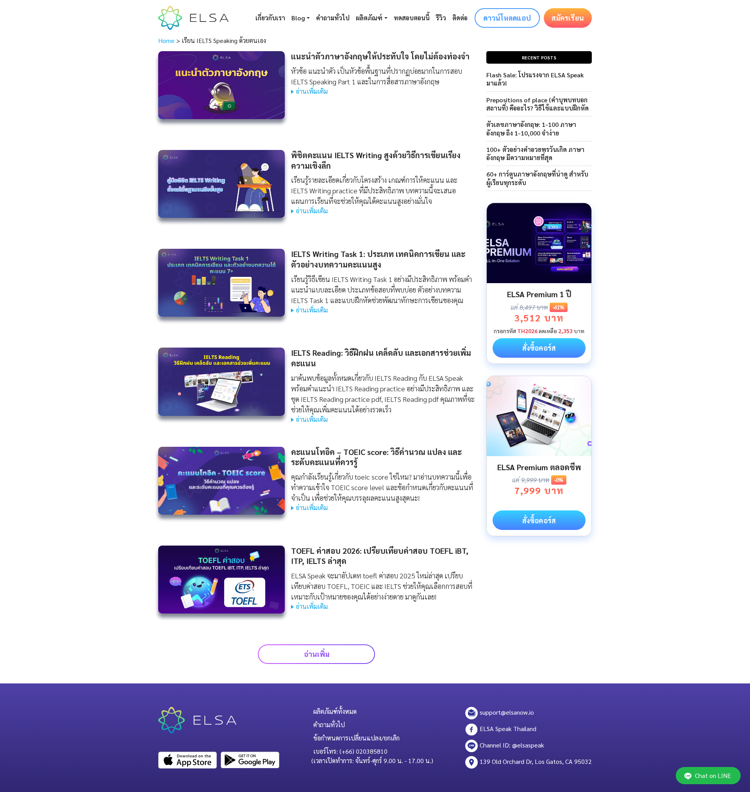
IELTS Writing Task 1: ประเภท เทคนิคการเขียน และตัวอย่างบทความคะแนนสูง (378, 259)
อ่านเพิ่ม (316, 653)
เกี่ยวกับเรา (270, 18)
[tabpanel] (539, 283)
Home (166, 40)
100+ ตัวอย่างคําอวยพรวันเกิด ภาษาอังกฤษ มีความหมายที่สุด (535, 153)
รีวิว (441, 18)
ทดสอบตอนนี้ (412, 18)
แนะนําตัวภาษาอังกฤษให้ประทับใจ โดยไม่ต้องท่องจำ (380, 56)
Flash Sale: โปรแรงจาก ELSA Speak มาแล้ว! (535, 79)
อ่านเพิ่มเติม (312, 91)
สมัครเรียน (568, 17)
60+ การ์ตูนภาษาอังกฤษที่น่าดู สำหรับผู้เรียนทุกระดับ (537, 178)
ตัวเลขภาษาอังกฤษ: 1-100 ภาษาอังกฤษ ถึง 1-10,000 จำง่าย (531, 128)
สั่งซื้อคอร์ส (539, 347)
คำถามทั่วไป (333, 18)
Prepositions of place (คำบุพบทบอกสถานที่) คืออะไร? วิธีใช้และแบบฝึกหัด (537, 104)
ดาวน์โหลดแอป (507, 17)
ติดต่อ (460, 18)
